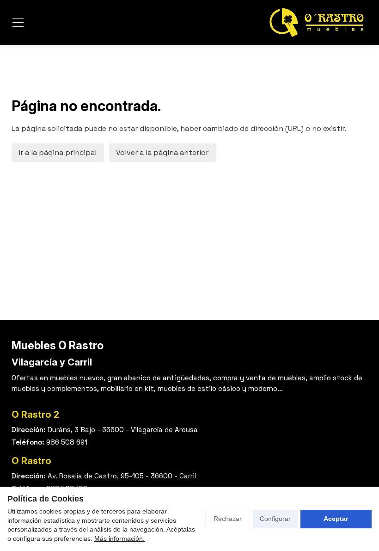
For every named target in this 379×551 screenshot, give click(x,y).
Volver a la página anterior (162, 152)
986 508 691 (66, 442)
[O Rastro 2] (316, 22)
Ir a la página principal (58, 152)
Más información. (119, 538)
